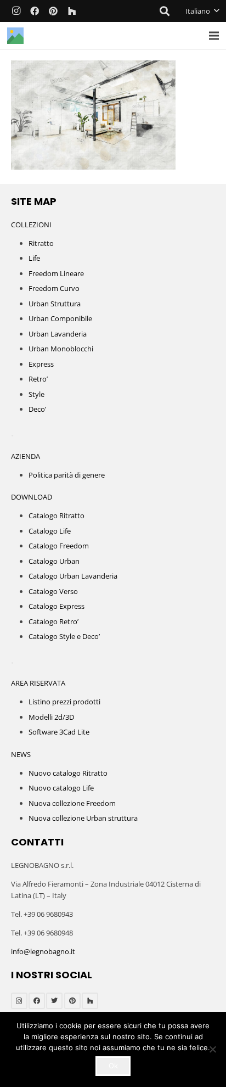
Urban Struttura (55, 304)
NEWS (21, 754)
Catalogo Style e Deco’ (64, 636)
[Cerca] (165, 11)
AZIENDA (25, 456)
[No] (212, 1049)
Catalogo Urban (54, 561)
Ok (113, 1065)
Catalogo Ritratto (56, 515)
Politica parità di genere (67, 475)
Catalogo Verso (53, 591)
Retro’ (38, 379)
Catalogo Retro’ (53, 621)
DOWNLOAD (31, 497)
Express (41, 364)
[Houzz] (72, 11)
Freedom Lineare (56, 273)
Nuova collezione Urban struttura (83, 818)
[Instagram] (16, 11)
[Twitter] (54, 1001)
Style (36, 394)
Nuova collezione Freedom (72, 803)
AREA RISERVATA (38, 683)
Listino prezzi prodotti (64, 702)
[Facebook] (34, 11)
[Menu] (214, 35)
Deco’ (37, 409)
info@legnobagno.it (43, 951)
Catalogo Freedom (59, 546)
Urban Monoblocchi (61, 349)
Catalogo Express (56, 606)
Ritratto (41, 243)
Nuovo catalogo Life (61, 788)
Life (34, 258)
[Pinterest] (53, 11)
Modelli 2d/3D (51, 717)
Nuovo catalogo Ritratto (68, 773)
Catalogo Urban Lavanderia (73, 576)
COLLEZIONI (31, 224)
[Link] (15, 35)
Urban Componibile (60, 318)
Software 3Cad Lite (59, 732)
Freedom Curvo (54, 288)
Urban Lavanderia (58, 334)
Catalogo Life (50, 531)
